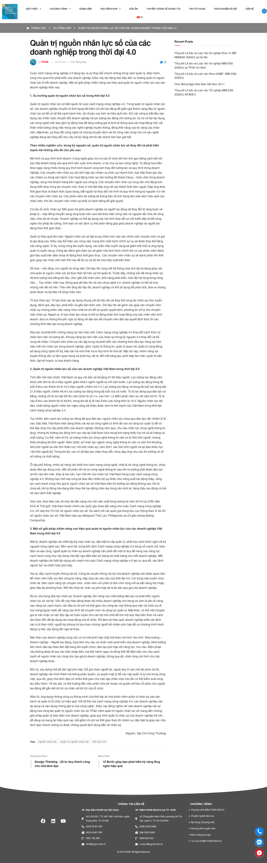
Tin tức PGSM (197, 8)
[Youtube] (63, 820)
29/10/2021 (61, 62)
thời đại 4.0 (99, 741)
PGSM (44, 62)
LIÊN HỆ (250, 8)
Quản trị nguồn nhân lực (75, 741)
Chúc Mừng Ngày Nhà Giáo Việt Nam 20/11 (199, 84)
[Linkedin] (53, 820)
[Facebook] (43, 820)
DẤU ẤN (133, 8)
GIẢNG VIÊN (85, 8)
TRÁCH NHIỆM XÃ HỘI (225, 8)
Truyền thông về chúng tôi (163, 8)
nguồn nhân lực (47, 741)
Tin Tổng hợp (78, 62)
